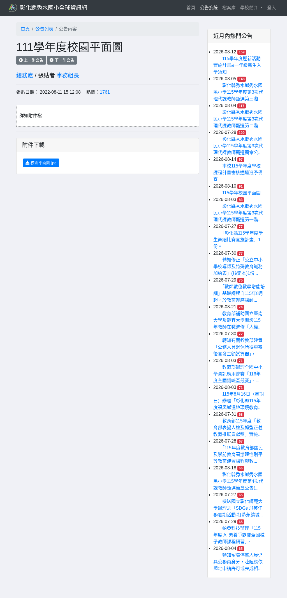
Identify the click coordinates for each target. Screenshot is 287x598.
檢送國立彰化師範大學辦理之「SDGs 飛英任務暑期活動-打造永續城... (238, 508)
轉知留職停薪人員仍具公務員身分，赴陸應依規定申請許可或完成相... (238, 562)
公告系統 (209, 7)
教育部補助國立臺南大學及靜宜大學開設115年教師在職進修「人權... (238, 320)
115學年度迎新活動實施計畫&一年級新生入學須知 (237, 65)
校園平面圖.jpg (43, 162)
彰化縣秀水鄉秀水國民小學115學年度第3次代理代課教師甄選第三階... (238, 92)
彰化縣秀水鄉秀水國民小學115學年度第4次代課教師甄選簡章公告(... (238, 481)
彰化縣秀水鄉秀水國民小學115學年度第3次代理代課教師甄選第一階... (238, 213)
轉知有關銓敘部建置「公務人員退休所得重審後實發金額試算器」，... (238, 347)
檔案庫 (229, 7)
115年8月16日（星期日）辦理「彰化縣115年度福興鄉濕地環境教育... (238, 401)
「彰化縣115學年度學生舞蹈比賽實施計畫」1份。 (238, 240)
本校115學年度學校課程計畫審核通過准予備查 (238, 173)
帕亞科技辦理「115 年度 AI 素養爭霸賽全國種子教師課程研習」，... (239, 535)
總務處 (24, 75)
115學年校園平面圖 (241, 192)
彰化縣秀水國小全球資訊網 (53, 8)
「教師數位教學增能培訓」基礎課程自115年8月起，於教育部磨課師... (239, 293)
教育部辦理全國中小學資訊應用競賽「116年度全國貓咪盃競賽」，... (238, 374)
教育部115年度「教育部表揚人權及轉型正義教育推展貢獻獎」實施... (238, 428)
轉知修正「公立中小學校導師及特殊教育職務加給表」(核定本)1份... (238, 266)
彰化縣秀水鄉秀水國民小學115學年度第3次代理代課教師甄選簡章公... (238, 146)
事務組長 (68, 75)
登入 (271, 7)
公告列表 (44, 29)
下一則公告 (64, 60)
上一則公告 (33, 60)
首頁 (192, 7)
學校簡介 (249, 7)
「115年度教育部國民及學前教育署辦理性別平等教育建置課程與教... (238, 454)
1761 (105, 92)
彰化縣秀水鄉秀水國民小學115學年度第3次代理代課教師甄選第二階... (238, 119)
